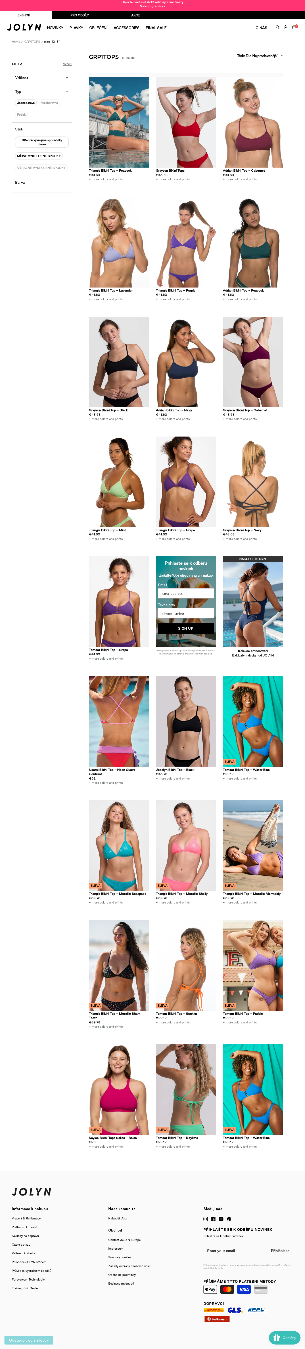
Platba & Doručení (24, 1227)
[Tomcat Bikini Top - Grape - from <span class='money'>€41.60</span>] (119, 601)
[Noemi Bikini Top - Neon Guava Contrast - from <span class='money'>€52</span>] (119, 721)
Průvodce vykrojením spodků (31, 1270)
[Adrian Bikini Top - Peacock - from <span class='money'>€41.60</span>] (253, 242)
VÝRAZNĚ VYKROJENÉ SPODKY (41, 167)
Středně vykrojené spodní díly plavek (42, 142)
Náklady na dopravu (25, 1235)
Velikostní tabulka (23, 1253)
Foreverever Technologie (28, 1279)
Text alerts (166, 605)
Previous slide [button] (6, 4)
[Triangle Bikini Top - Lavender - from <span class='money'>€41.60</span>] (119, 242)
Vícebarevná (49, 102)
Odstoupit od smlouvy (29, 1340)
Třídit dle (244, 56)
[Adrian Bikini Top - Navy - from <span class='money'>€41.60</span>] (186, 362)
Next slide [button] (298, 4)
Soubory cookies (119, 1257)
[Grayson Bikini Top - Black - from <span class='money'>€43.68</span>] (119, 362)
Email (162, 585)
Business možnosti (121, 1283)
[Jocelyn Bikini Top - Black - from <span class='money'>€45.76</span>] (186, 721)
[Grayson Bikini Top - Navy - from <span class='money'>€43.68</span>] (253, 482)
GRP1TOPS (32, 41)
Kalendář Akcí (117, 1218)
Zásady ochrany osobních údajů (129, 1266)
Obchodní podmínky (122, 1274)
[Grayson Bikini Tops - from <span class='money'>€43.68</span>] (186, 122)
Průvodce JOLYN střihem (29, 1262)
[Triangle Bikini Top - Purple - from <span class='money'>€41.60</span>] (186, 242)
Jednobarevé (26, 102)
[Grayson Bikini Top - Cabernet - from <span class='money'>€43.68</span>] (253, 362)
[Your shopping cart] (295, 32)
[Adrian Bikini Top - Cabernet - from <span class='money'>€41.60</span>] (253, 122)
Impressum (115, 1248)
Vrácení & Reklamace (26, 1218)
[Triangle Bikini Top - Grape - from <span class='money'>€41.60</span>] (186, 482)
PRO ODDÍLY (80, 15)
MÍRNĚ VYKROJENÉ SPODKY (39, 156)
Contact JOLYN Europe (124, 1239)
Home (16, 41)
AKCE (135, 15)
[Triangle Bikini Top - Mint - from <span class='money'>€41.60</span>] (119, 482)
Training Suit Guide (25, 1288)
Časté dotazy (21, 1244)
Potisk (21, 114)
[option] (152, 4)
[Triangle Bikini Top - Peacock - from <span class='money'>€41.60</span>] (119, 122)
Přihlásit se (280, 1251)
